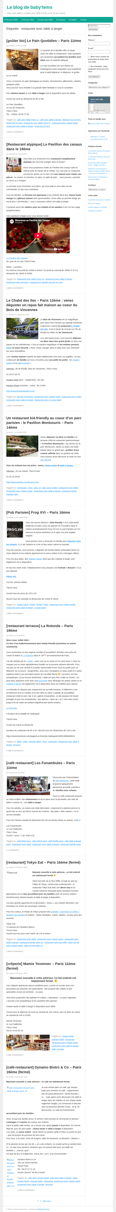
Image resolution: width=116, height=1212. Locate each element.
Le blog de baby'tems (29, 7)
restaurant (52, 742)
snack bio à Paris (42, 126)
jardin (30, 661)
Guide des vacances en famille (99, 200)
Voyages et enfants (95, 211)
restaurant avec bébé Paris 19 (30, 279)
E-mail (91, 48)
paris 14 (37, 488)
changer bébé (35, 742)
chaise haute (51, 465)
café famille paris (55, 841)
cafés (25, 742)
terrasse (16, 745)
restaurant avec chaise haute (65, 123)
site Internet (45, 460)
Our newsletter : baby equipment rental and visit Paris (98, 68)
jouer (8, 348)
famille (39, 604)
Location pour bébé (45, 20)
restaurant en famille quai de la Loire (45, 282)
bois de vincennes (25, 397)
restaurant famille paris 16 (31, 942)
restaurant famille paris (70, 844)
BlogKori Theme (43, 1209)
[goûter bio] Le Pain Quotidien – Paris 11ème (43, 41)
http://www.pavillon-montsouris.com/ (22, 482)
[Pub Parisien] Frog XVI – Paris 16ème (38, 512)
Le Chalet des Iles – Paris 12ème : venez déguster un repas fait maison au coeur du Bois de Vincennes (41, 305)
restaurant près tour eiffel (55, 942)
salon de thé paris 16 (33, 946)
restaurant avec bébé (68, 488)
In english (73, 20)
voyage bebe (40, 608)
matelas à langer (13, 684)
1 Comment (13, 850)
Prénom (91, 40)
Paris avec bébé (11, 20)
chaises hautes (35, 559)
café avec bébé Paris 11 (28, 120)
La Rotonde (28, 655)
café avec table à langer (50, 120)
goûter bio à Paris (14, 123)
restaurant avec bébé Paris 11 (37, 123)
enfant (32, 604)
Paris (30, 488)
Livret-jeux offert (27, 20)
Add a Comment (14, 132)
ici (79, 820)
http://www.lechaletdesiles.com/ (20, 391)
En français (60, 20)
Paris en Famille (94, 203)
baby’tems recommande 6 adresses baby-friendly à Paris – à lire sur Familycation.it (99, 171)
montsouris (22, 488)
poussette (43, 681)
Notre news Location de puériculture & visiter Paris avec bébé (98, 59)
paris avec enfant (50, 488)
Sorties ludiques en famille (97, 207)
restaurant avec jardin (71, 397)
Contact (83, 20)
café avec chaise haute (38, 1178)
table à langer (23, 363)
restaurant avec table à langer (19, 126)
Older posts (47, 1201)
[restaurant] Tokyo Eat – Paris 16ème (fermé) (43, 862)
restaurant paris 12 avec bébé (47, 400)
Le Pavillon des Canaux (17, 258)
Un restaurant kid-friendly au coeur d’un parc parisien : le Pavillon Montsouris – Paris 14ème (43, 422)
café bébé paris (24, 841)
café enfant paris (39, 841)
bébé (19, 742)
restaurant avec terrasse (17, 282)
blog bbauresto (62, 781)
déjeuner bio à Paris (71, 120)
